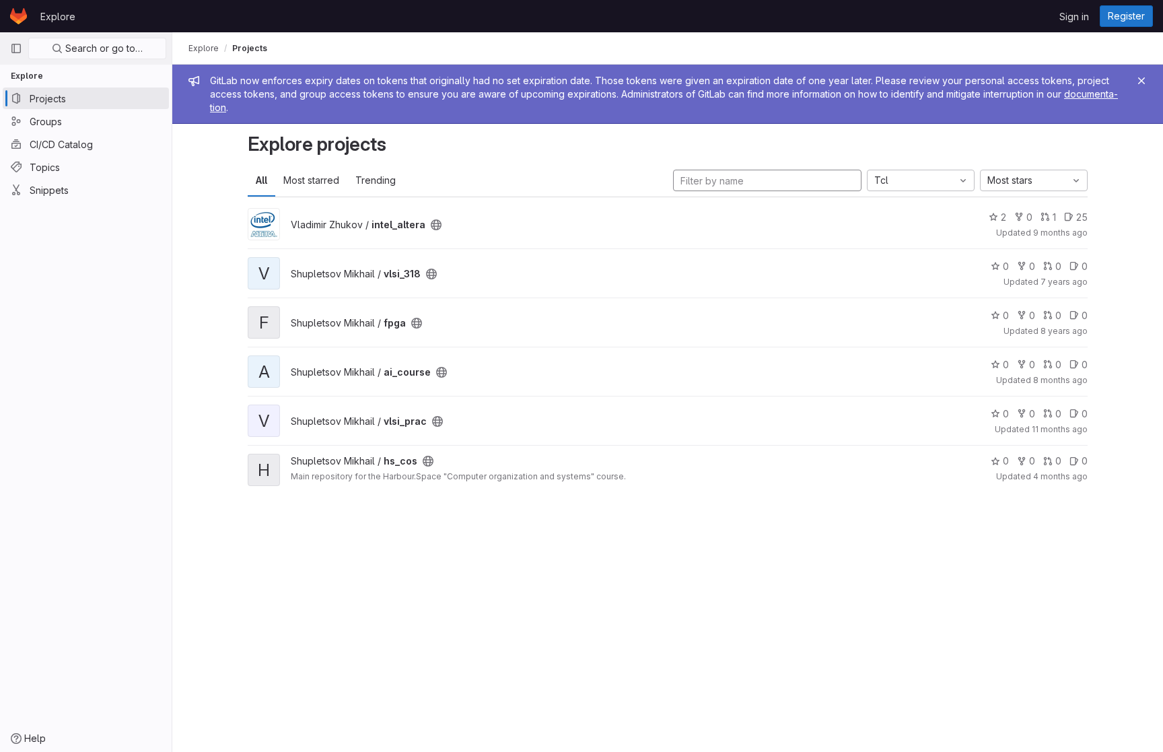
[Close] (1141, 81)
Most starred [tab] (311, 180)
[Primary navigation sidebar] (16, 48)
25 (1082, 217)
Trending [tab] (375, 180)
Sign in (1074, 16)
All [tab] (261, 180)
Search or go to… (103, 48)
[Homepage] (18, 16)
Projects (249, 48)
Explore (57, 16)
